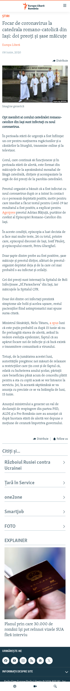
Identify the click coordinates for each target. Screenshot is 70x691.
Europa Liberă (11, 45)
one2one (13, 497)
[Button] (60, 60)
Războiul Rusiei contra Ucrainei (27, 465)
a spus (54, 323)
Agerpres (8, 212)
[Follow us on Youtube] (14, 660)
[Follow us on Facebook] (5, 660)
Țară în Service (19, 483)
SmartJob (14, 511)
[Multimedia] (35, 686)
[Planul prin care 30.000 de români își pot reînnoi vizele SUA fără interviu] (35, 583)
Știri (6, 16)
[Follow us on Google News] (40, 660)
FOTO (9, 526)
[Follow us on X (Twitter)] (48, 660)
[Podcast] (14, 686)
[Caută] (55, 686)
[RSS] (31, 660)
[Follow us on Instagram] (23, 660)
